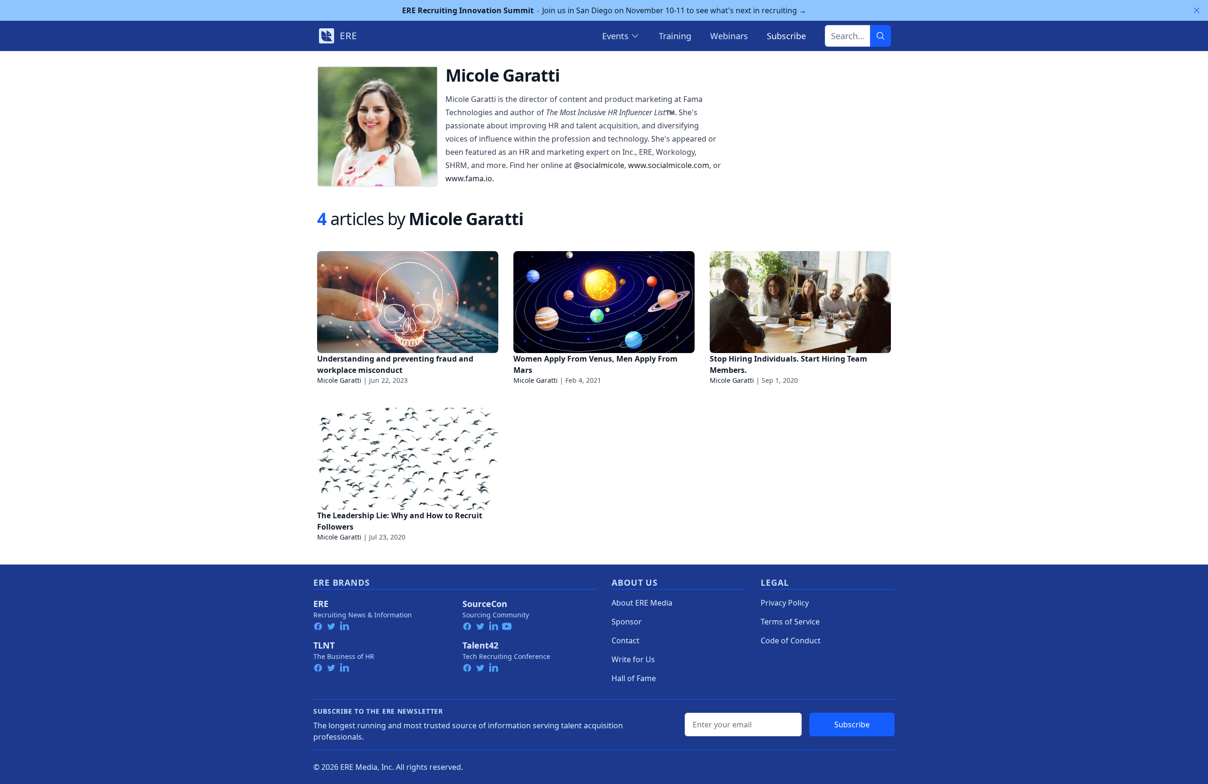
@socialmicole (599, 165)
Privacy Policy (785, 603)
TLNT (324, 645)
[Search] (880, 36)
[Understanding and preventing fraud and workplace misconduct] (407, 302)
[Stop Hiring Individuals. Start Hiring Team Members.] (800, 302)
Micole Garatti (339, 380)
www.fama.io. (469, 178)
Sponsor (627, 621)
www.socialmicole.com (668, 165)
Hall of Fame (634, 678)
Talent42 (480, 645)
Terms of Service (790, 621)
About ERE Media (642, 603)
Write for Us (633, 659)
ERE (320, 603)
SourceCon (484, 603)
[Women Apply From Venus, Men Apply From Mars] (604, 302)
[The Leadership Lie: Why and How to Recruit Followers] (407, 459)
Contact (625, 640)
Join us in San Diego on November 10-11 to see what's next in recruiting (604, 10)
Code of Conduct (791, 640)
